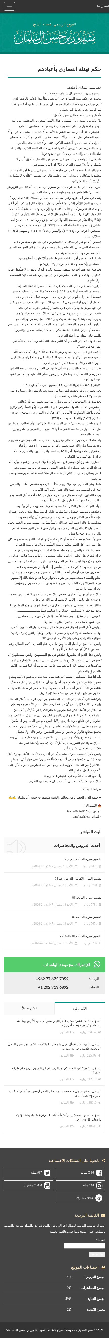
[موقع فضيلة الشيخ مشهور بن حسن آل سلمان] (55, 36)
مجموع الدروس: (95, 1277)
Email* (100, 1240)
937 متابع (36, 1172)
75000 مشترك (33, 1185)
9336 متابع (87, 1172)
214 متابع (88, 1185)
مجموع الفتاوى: (95, 1299)
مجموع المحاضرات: (92, 1288)
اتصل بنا (103, 6)
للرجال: (94, 979)
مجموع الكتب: (96, 1309)
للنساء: (94, 987)
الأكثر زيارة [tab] (80, 1008)
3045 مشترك (84, 1198)
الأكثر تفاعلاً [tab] (29, 1008)
